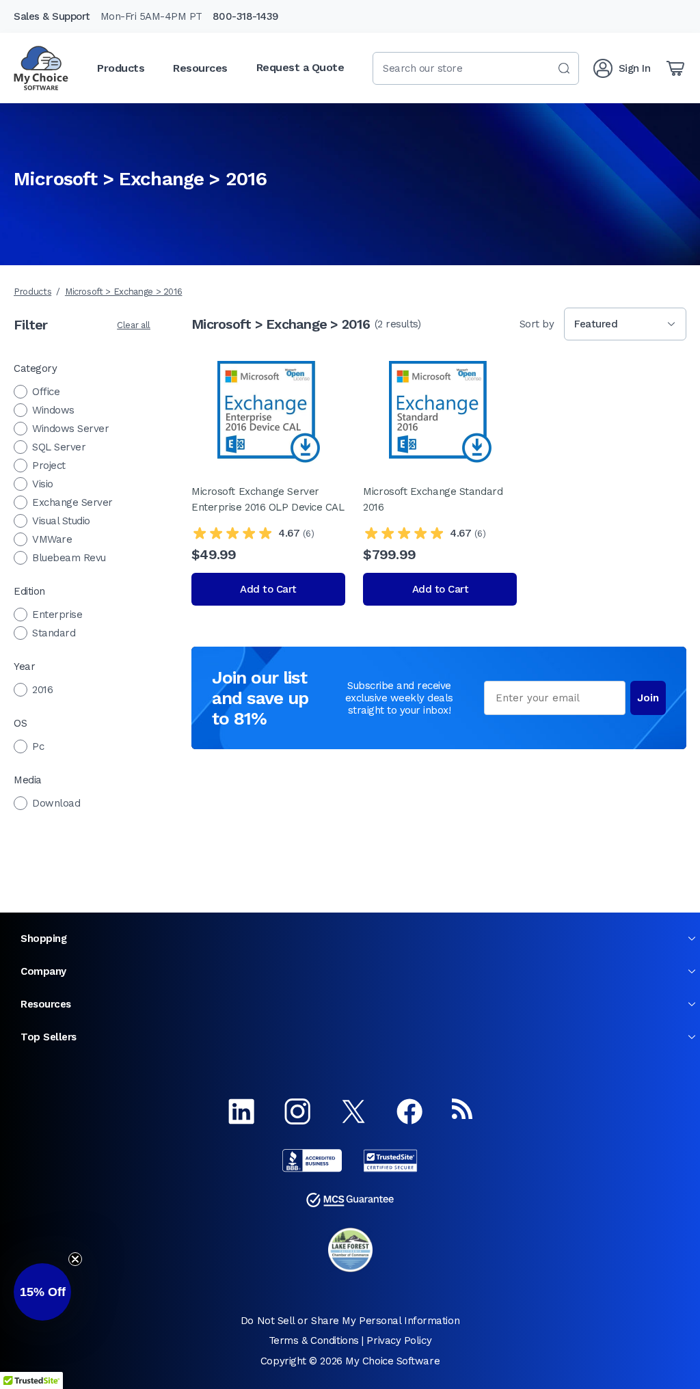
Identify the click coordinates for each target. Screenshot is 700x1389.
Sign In (635, 68)
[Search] (564, 68)
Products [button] (120, 68)
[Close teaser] (75, 1259)
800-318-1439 (246, 16)
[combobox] (476, 68)
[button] (42, 1292)
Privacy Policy (398, 1340)
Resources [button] (200, 68)
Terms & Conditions (314, 1340)
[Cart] (675, 68)
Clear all (133, 325)
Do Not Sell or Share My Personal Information (350, 1320)
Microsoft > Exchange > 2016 (124, 291)
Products (32, 291)
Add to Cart (268, 589)
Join (648, 698)
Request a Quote (300, 67)
